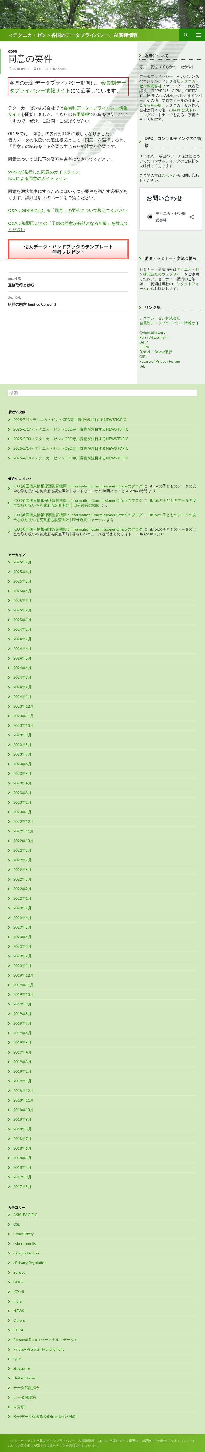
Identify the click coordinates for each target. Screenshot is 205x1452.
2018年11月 (23, 1100)
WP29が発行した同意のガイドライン (44, 171)
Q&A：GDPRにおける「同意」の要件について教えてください (67, 210)
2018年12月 (23, 1090)
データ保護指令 (26, 1387)
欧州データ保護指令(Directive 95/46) (44, 1416)
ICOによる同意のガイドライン (37, 178)
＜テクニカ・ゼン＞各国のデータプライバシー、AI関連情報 (73, 35)
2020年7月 (22, 908)
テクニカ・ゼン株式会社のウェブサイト (169, 271)
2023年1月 (22, 812)
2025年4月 (22, 591)
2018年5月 (22, 1157)
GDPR (12, 51)
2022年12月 (23, 821)
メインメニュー (198, 35)
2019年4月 (22, 1052)
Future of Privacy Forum (159, 361)
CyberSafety (23, 1234)
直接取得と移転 (21, 282)
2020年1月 (22, 965)
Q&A (17, 1358)
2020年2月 (22, 956)
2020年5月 (22, 927)
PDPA (18, 1330)
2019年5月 (22, 1042)
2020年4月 (22, 936)
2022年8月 (22, 850)
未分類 (19, 1406)
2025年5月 (22, 581)
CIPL (143, 356)
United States (24, 1378)
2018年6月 (22, 1148)
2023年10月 (23, 725)
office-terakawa (51, 69)
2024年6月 (22, 648)
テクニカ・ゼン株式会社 (159, 318)
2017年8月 (22, 1186)
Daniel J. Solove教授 (156, 351)
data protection (26, 1253)
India (17, 1301)
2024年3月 (22, 677)
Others (19, 1320)
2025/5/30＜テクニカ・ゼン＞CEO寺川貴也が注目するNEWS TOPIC (70, 438)
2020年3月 (22, 946)
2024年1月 (22, 696)
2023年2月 (22, 802)
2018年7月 (22, 1138)
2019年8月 (22, 1013)
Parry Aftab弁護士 (154, 337)
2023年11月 (23, 715)
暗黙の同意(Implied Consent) (32, 301)
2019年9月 (22, 1004)
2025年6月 (22, 571)
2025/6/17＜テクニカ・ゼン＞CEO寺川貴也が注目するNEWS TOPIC (70, 429)
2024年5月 (22, 658)
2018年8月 (22, 1129)
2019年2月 (22, 1071)
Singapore (21, 1368)
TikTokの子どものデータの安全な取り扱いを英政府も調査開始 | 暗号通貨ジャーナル (104, 517)
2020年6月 (22, 917)
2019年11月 (23, 985)
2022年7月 (22, 860)
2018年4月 (22, 1167)
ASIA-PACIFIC (25, 1214)
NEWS (18, 1310)
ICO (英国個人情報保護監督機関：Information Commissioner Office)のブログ (78, 486)
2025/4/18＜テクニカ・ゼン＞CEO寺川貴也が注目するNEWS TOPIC (70, 458)
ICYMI (18, 1291)
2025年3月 (22, 600)
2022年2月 (22, 888)
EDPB (144, 347)
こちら (167, 175)
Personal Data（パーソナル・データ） (45, 1339)
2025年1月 (22, 619)
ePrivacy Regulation (29, 1262)
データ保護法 (24, 1397)
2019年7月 (22, 1023)
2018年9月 (22, 1119)
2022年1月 (22, 898)
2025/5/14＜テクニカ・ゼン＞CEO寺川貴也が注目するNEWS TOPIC (70, 448)
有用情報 (80, 114)
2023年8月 (22, 744)
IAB (142, 366)
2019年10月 (23, 994)
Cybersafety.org (152, 332)
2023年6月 (22, 763)
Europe (19, 1272)
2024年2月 (22, 687)
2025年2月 (22, 610)
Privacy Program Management (38, 1349)
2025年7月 (22, 562)
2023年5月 (22, 773)
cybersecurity (24, 1243)
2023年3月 (22, 792)
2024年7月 (22, 639)
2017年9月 (22, 1177)
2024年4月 (22, 667)
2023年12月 (23, 706)
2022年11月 (23, 831)
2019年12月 (23, 975)
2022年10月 (23, 840)
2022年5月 (22, 879)
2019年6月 (22, 1033)
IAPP (143, 342)
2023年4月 (22, 783)
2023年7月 (22, 754)
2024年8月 (22, 629)
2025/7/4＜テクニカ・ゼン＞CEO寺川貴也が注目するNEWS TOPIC (69, 419)
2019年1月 (22, 1081)
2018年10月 (23, 1109)
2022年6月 (22, 869)
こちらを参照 (150, 105)
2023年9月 (22, 735)
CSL (16, 1224)
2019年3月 (22, 1061)
